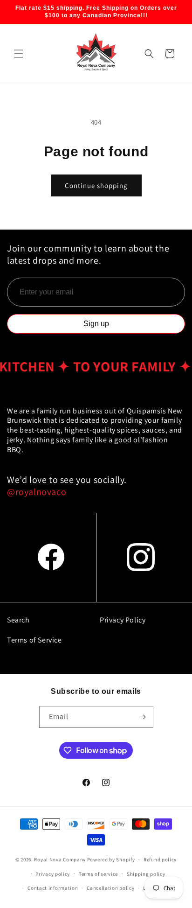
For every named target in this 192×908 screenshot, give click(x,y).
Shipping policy (146, 874)
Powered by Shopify (111, 859)
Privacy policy (52, 874)
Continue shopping (96, 185)
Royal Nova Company (60, 859)
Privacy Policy (122, 620)
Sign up (96, 324)
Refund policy (160, 859)
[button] (18, 53)
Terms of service (98, 874)
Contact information (52, 888)
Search (18, 620)
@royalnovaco (36, 492)
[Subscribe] (142, 717)
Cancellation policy (110, 888)
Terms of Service (34, 640)
